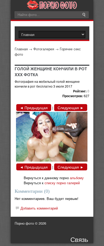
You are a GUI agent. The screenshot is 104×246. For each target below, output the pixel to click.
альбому (77, 177)
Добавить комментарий (39, 208)
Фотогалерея (43, 48)
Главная (21, 48)
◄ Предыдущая (34, 107)
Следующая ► (71, 107)
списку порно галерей (62, 182)
